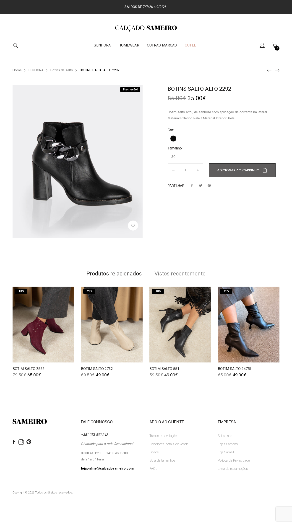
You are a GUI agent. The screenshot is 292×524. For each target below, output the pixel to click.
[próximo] (276, 70)
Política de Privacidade (234, 460)
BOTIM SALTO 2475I (234, 369)
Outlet (191, 45)
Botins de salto (61, 70)
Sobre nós (225, 436)
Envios (154, 452)
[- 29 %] (112, 324)
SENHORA (102, 45)
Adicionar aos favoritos (133, 226)
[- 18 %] (43, 324)
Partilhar (176, 186)
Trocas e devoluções (163, 436)
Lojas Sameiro (228, 444)
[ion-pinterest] (28, 442)
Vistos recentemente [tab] (180, 273)
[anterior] (268, 70)
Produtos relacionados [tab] (114, 273)
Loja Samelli (226, 452)
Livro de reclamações (233, 469)
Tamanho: (175, 148)
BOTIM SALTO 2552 (28, 369)
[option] (78, 161)
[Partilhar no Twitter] (200, 186)
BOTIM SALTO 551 (164, 369)
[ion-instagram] (21, 442)
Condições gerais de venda (168, 444)
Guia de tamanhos (162, 460)
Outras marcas (162, 45)
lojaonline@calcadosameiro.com (107, 468)
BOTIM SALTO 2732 (97, 369)
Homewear (128, 45)
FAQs (153, 469)
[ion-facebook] (13, 442)
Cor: (171, 130)
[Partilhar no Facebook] (192, 186)
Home (17, 70)
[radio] (173, 138)
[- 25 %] (248, 324)
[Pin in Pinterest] (209, 186)
